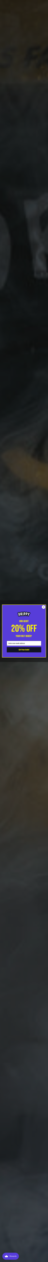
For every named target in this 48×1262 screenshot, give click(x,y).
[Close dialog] (43, 607)
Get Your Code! (24, 650)
